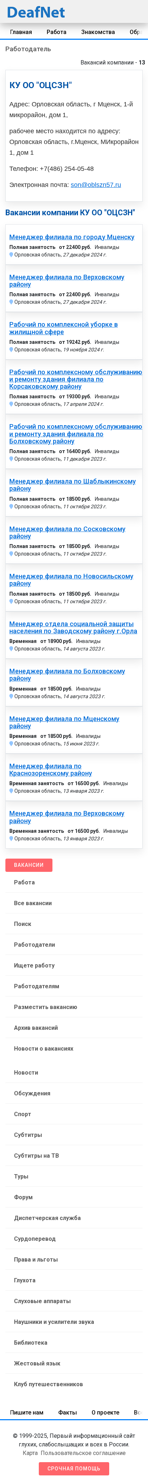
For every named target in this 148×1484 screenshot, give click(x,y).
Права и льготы (36, 1259)
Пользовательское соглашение (83, 1453)
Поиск (22, 924)
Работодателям (36, 986)
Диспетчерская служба (47, 1218)
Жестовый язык (37, 1363)
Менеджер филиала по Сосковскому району (67, 532)
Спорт (22, 1114)
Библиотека (30, 1342)
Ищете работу (34, 965)
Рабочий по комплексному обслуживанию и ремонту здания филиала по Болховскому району (75, 434)
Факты (67, 1412)
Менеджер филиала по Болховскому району (67, 675)
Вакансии (29, 865)
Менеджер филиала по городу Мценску (71, 237)
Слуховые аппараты (42, 1301)
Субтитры (28, 1135)
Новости (26, 1072)
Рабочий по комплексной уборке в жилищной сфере (63, 328)
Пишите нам (26, 1412)
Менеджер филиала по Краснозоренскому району (50, 770)
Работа (56, 32)
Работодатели (34, 944)
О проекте (105, 1412)
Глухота (25, 1280)
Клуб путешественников (48, 1384)
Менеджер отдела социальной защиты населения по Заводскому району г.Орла (73, 627)
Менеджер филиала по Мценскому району (64, 722)
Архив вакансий (36, 1027)
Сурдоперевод (35, 1238)
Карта (30, 1453)
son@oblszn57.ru (96, 184)
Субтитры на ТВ (36, 1155)
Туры (21, 1176)
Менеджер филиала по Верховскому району (66, 281)
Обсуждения (32, 1093)
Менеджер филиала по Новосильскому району (71, 580)
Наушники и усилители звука (54, 1322)
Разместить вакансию (45, 1007)
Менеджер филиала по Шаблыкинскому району (72, 485)
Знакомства (98, 32)
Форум (23, 1197)
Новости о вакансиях (43, 1048)
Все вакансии (33, 903)
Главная (21, 32)
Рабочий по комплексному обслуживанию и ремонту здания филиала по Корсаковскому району (75, 379)
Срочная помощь (74, 1468)
